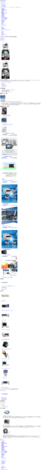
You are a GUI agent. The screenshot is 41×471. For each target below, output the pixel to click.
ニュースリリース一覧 (4, 34)
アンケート (3, 468)
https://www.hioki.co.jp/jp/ (5, 406)
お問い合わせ (3, 460)
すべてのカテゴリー (2, 440)
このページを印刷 (2, 40)
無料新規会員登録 (4, 467)
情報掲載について (4, 462)
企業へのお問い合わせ (4, 399)
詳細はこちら (3, 289)
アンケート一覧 (3, 397)
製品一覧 (3, 32)
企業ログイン (3, 466)
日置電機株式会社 (2, 38)
